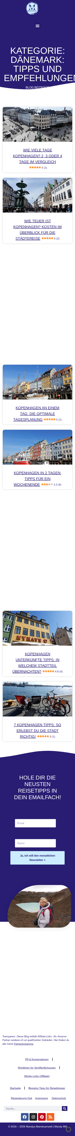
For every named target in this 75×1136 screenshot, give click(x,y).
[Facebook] (25, 1117)
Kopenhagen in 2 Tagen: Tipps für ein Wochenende (37, 479)
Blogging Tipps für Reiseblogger (46, 1088)
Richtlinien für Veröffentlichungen (37, 1067)
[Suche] (64, 1108)
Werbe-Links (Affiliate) (37, 1076)
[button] (38, 26)
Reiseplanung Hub (21, 1098)
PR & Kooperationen (37, 1059)
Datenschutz (59, 1098)
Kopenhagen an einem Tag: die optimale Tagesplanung (37, 414)
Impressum (41, 1098)
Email (19, 816)
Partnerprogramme (23, 1044)
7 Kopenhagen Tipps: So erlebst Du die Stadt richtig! (37, 731)
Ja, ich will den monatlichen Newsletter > (37, 857)
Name (18, 836)
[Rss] (50, 1117)
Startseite (15, 1088)
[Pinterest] (42, 1117)
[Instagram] (33, 1117)
